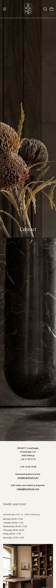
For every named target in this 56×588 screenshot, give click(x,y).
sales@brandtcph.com (28, 489)
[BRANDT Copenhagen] (28, 9)
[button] (45, 9)
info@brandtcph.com (28, 478)
